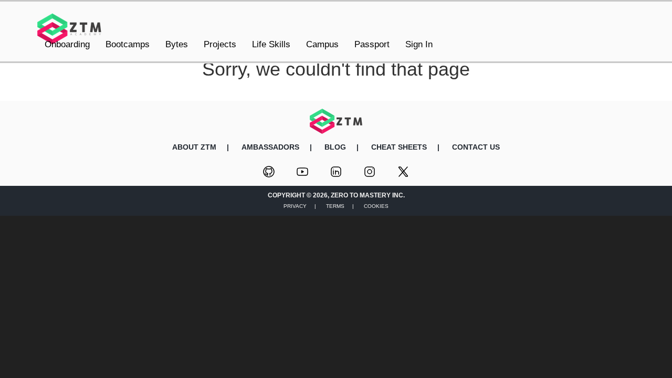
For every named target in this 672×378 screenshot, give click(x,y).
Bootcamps (128, 44)
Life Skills (271, 44)
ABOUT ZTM (194, 147)
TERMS (335, 206)
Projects (220, 44)
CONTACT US (476, 147)
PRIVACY (295, 206)
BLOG (335, 147)
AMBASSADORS (270, 147)
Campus (322, 44)
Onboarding (67, 44)
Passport (372, 44)
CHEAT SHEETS (399, 147)
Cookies (376, 206)
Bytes (176, 44)
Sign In (419, 44)
